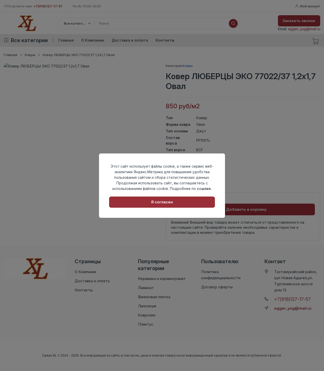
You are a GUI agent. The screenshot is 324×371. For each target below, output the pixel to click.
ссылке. (204, 188)
